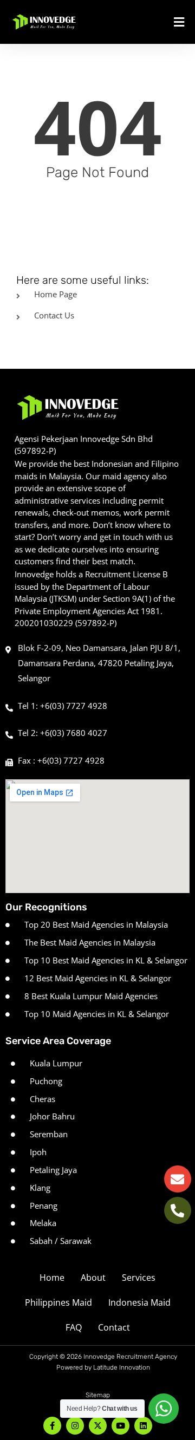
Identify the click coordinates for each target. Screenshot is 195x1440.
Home (52, 1277)
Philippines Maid (58, 1302)
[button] (158, 22)
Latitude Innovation (121, 1367)
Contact (114, 1327)
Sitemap (98, 1395)
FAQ (74, 1327)
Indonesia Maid (139, 1302)
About (93, 1277)
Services (138, 1277)
